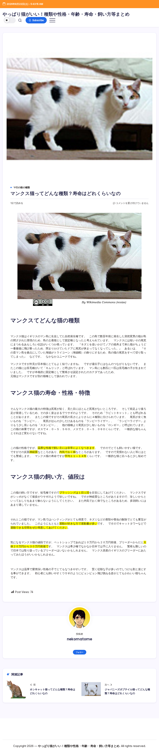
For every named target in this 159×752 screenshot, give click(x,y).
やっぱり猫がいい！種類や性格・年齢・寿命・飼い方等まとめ (66, 14)
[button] (10, 20)
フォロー (79, 652)
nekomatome (79, 639)
